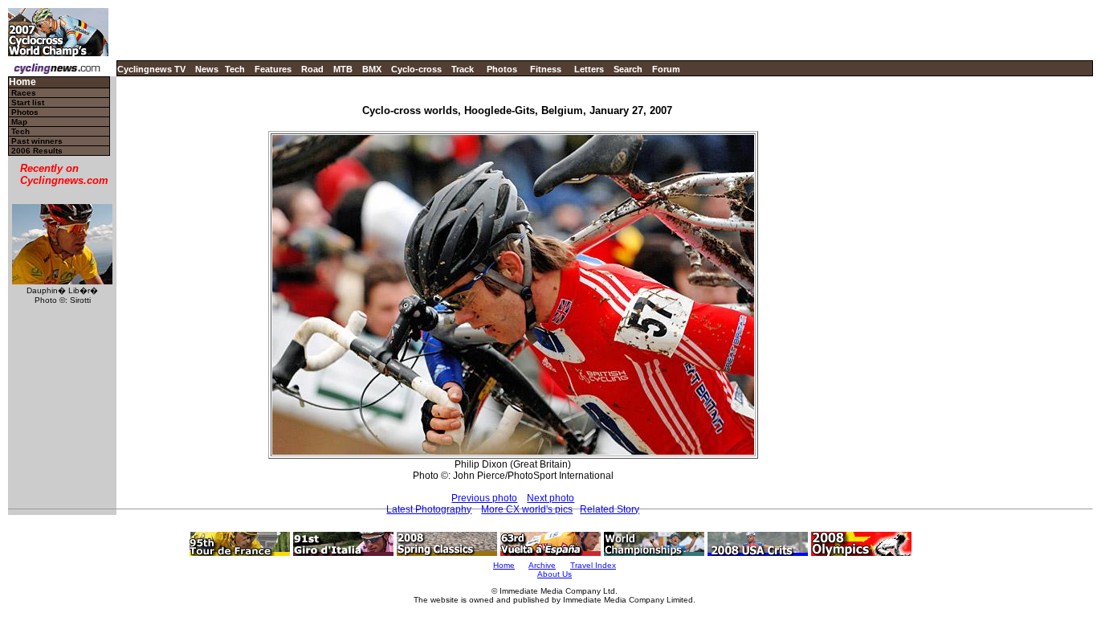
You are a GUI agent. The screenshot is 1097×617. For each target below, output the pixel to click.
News (206, 69)
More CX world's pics (527, 509)
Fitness (545, 69)
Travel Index (593, 565)
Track (462, 69)
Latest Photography (428, 509)
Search (628, 69)
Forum (666, 69)
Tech (235, 69)
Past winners (37, 141)
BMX (371, 69)
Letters (589, 69)
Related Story (609, 509)
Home (22, 82)
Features (273, 69)
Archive (542, 565)
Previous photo (484, 498)
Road (312, 69)
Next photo (550, 498)
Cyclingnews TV (151, 69)
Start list (27, 102)
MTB (343, 69)
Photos (502, 69)
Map (19, 121)
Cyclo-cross (416, 69)
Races (23, 92)
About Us (554, 574)
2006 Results (37, 150)
